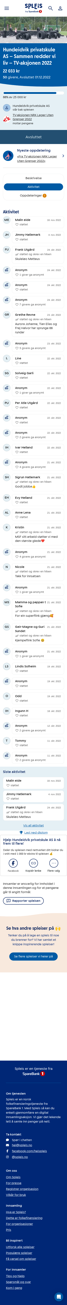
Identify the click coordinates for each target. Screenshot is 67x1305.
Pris (8, 1230)
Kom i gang (14, 1288)
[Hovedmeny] (6, 8)
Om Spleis (13, 1177)
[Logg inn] (60, 8)
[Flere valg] (53, 863)
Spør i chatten (22, 1140)
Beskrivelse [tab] (33, 178)
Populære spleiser (19, 1253)
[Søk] (50, 8)
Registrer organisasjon (22, 1189)
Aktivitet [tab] (33, 187)
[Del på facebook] (13, 863)
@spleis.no (20, 1157)
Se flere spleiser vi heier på (33, 956)
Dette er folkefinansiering (24, 1218)
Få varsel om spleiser (21, 1259)
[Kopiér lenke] (33, 863)
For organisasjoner (19, 1224)
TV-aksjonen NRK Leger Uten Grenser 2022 (33, 117)
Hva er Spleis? (16, 1212)
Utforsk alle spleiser (20, 1247)
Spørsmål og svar (18, 1282)
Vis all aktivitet (33, 825)
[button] (58, 1296)
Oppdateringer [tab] (32, 195)
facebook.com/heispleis (29, 1151)
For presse (13, 1183)
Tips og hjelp (15, 1276)
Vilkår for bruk (16, 1195)
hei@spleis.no (22, 1145)
